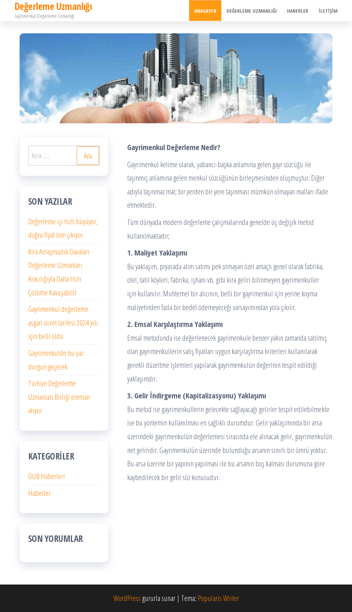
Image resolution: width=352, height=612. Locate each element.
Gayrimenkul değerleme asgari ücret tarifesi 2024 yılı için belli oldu (63, 322)
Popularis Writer (218, 598)
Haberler (297, 10)
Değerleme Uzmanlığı (252, 10)
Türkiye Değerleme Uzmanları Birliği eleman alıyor (59, 396)
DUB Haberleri (46, 476)
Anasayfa (205, 10)
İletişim (328, 10)
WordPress (127, 598)
